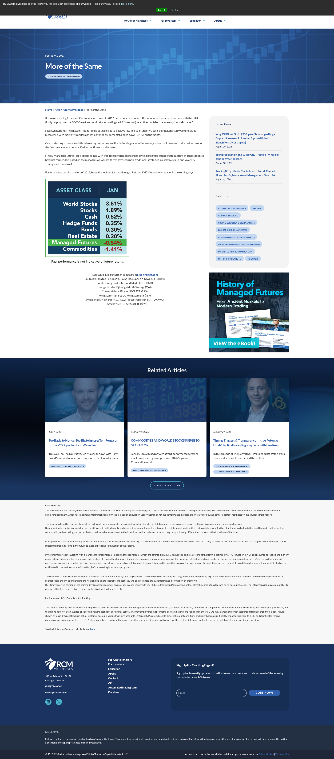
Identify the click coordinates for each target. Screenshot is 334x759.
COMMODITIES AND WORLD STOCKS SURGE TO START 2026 (165, 442)
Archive (256, 208)
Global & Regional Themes (232, 230)
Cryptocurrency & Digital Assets (236, 222)
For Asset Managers (136, 20)
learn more (127, 3)
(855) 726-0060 (53, 686)
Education (195, 20)
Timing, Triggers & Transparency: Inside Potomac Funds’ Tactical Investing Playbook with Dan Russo (246, 442)
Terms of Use (282, 754)
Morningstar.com (147, 274)
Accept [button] (161, 10)
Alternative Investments (232, 208)
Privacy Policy (266, 754)
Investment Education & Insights (63, 76)
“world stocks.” (183, 122)
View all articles (167, 485)
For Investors (169, 20)
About (218, 20)
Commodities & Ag (228, 215)
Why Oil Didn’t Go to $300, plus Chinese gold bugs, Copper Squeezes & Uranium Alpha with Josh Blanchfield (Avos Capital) (245, 138)
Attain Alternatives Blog (69, 109)
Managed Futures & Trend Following (239, 244)
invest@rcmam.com (56, 692)
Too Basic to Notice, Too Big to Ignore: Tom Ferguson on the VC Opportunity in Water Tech (83, 442)
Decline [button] (174, 10)
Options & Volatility (229, 259)
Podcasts (253, 259)
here (92, 629)
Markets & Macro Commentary (235, 251)
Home (49, 109)
